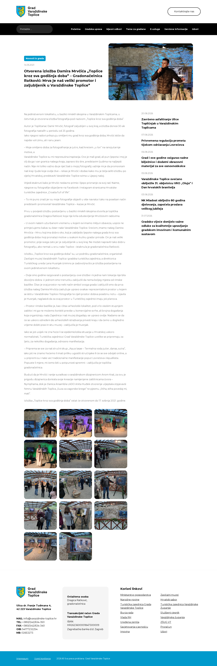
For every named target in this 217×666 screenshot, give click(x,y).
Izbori (195, 29)
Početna (75, 29)
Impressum (22, 658)
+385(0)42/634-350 (30, 622)
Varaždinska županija (172, 617)
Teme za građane (136, 29)
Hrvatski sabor (168, 599)
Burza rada (126, 612)
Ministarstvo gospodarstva (135, 595)
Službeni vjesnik (169, 612)
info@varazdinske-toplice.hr (36, 618)
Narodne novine (129, 599)
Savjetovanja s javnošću (134, 626)
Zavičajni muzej (169, 595)
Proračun (166, 626)
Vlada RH (125, 617)
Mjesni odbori (114, 29)
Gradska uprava (93, 29)
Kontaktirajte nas (184, 11)
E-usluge (155, 29)
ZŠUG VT (165, 622)
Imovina (125, 631)
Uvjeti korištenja (42, 658)
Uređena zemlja (129, 622)
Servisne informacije (176, 29)
